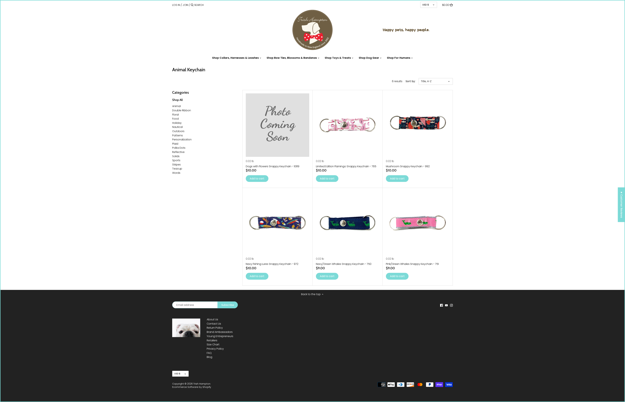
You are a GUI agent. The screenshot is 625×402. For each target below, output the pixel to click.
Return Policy (215, 328)
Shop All (177, 100)
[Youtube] (446, 305)
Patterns (177, 135)
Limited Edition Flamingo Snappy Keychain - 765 (346, 166)
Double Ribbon (181, 110)
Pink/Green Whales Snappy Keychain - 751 (412, 264)
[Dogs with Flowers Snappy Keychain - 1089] (277, 125)
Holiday (177, 123)
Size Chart (213, 344)
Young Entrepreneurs (220, 336)
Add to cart (257, 178)
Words (176, 173)
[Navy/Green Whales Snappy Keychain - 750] (347, 223)
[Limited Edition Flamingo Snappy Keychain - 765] (347, 125)
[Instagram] (451, 305)
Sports (176, 160)
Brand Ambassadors (220, 332)
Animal (176, 106)
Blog (209, 357)
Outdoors (178, 131)
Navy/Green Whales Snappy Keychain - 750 (343, 264)
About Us (212, 319)
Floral (175, 114)
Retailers (212, 340)
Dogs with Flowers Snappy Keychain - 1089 (272, 166)
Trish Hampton (201, 383)
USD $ (425, 4)
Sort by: (410, 81)
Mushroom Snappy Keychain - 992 (408, 166)
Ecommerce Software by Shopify (191, 387)
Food (175, 119)
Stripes (176, 164)
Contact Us (214, 324)
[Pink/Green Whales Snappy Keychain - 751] (417, 223)
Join (185, 5)
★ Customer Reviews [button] (621, 204)
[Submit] (192, 5)
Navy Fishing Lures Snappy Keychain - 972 (272, 264)
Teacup (177, 168)
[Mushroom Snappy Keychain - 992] (417, 125)
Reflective (178, 152)
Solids (176, 156)
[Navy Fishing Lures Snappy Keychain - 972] (277, 223)
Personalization (182, 139)
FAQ (209, 353)
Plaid (175, 144)
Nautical (177, 127)
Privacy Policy (215, 349)
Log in (176, 5)
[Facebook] (441, 305)
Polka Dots (178, 148)
